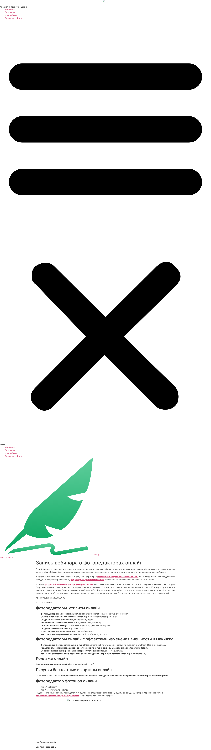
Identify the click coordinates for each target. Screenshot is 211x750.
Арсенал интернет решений (13, 7)
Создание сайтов (13, 18)
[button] (105, 233)
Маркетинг (10, 9)
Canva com (10, 12)
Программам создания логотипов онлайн (117, 576)
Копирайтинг (11, 15)
